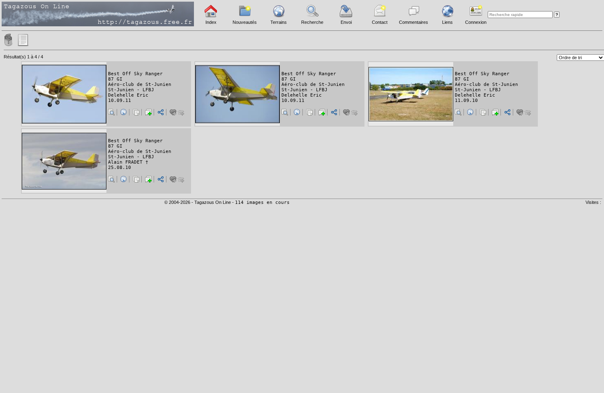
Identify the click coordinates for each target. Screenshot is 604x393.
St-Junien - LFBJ (131, 89)
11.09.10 (466, 100)
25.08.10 (119, 167)
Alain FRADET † (128, 162)
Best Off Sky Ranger (135, 73)
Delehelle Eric (128, 95)
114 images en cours (262, 202)
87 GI (115, 79)
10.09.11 (119, 100)
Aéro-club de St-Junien (139, 84)
